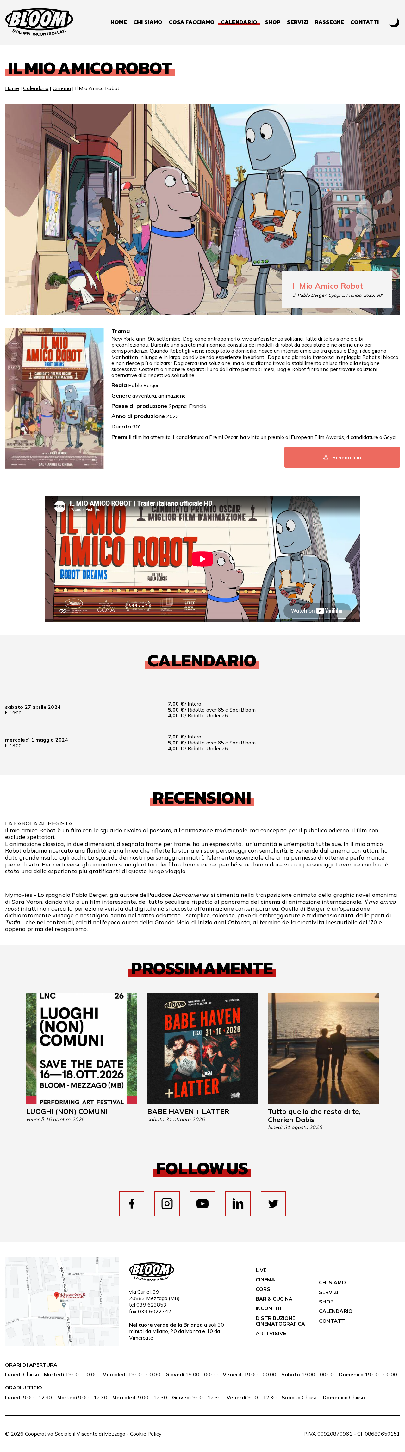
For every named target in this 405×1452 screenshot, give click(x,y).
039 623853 (151, 1305)
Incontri (268, 1308)
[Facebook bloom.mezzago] (132, 1204)
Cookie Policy (146, 1434)
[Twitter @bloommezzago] (273, 1204)
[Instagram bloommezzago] (167, 1204)
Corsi (263, 1289)
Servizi (297, 22)
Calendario (35, 88)
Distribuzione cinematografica (280, 1321)
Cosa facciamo (192, 22)
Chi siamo (147, 22)
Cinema (62, 88)
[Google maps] (62, 1343)
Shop (273, 22)
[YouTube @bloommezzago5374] (202, 1204)
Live (261, 1270)
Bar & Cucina (274, 1299)
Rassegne (329, 22)
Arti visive (271, 1333)
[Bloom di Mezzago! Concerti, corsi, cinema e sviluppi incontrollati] (39, 22)
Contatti (364, 22)
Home (118, 22)
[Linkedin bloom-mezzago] (238, 1204)
